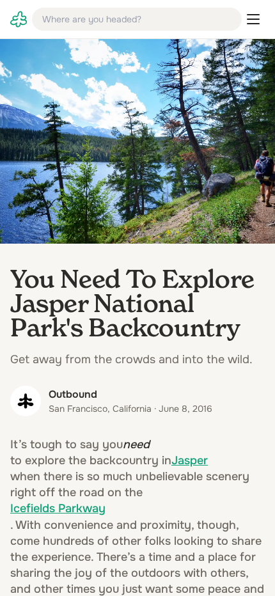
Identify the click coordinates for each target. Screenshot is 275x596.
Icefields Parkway (58, 508)
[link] (18, 19)
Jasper (189, 460)
